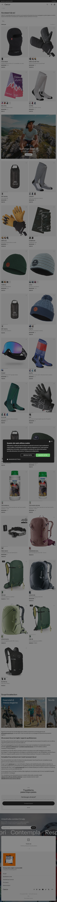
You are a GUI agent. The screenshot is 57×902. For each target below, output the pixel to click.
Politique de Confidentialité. (31, 451)
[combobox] (49, 441)
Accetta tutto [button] (43, 455)
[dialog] (28, 451)
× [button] (51, 441)
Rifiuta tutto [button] (28, 455)
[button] (14, 459)
